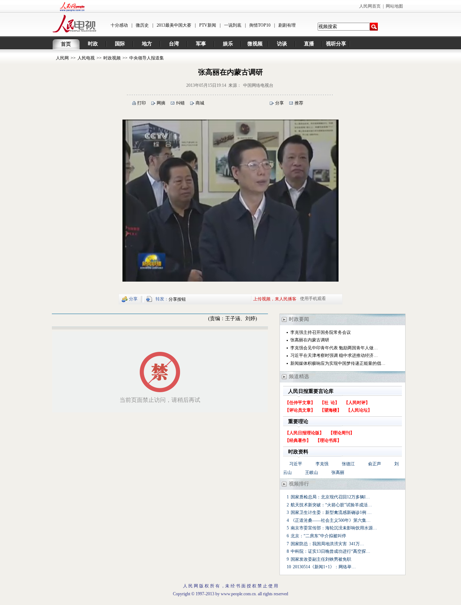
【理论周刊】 (341, 432)
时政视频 (112, 57)
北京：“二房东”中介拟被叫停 (318, 535)
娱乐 (228, 43)
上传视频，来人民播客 (274, 298)
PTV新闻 (207, 25)
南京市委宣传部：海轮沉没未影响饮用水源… (334, 527)
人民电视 (86, 57)
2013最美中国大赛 (174, 25)
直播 (309, 43)
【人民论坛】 (359, 410)
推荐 (299, 103)
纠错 (180, 103)
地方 (147, 43)
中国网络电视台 (258, 85)
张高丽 (337, 472)
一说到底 (232, 25)
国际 (120, 43)
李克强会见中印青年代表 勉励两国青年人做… (334, 347)
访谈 (282, 43)
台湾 (174, 43)
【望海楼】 (330, 410)
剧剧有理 (287, 25)
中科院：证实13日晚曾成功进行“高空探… (330, 551)
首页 (66, 44)
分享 (279, 103)
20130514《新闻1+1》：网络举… (324, 566)
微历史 (142, 25)
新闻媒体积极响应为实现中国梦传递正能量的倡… (337, 363)
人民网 (62, 57)
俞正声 (374, 463)
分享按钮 (177, 299)
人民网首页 (370, 6)
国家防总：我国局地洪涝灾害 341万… (327, 543)
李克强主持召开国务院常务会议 (320, 332)
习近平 (295, 463)
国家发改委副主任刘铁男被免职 (321, 559)
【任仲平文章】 (300, 402)
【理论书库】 (328, 440)
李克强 (321, 463)
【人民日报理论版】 (304, 432)
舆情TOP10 (259, 25)
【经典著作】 (298, 440)
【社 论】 (329, 402)
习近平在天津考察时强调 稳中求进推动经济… (334, 355)
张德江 (348, 463)
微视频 (255, 43)
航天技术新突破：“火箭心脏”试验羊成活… (331, 504)
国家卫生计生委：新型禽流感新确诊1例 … (331, 512)
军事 (201, 43)
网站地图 (394, 6)
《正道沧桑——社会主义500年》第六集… (331, 520)
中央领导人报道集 (146, 57)
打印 (141, 103)
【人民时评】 (357, 402)
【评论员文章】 (300, 410)
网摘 (161, 103)
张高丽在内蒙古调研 (309, 339)
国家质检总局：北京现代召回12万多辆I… (330, 496)
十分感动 (119, 25)
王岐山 (311, 472)
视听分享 (336, 43)
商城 (200, 103)
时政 (93, 43)
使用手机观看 (313, 298)
